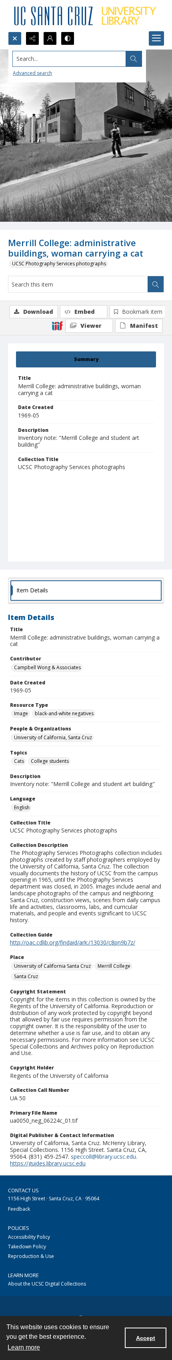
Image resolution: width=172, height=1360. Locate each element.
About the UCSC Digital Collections (47, 1283)
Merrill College (114, 966)
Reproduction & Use (31, 1256)
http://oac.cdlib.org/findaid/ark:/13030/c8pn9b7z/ (72, 942)
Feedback (19, 1209)
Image (21, 713)
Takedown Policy (27, 1246)
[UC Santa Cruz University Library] (86, 16)
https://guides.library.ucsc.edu (48, 1163)
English (22, 807)
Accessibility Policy (29, 1237)
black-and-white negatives (64, 713)
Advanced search (32, 73)
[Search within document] (156, 284)
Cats (19, 761)
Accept (145, 1338)
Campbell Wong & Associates (47, 667)
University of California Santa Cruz (52, 966)
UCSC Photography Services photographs (59, 263)
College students (50, 761)
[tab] (86, 359)
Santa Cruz (26, 976)
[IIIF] (57, 325)
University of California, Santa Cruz (53, 737)
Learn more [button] (24, 1347)
